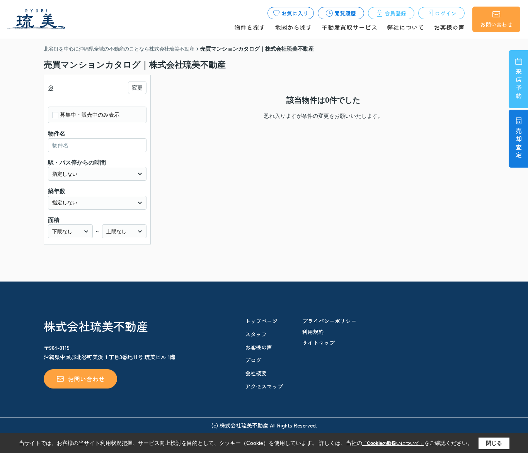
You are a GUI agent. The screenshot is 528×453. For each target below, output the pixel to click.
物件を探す (249, 27)
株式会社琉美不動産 (96, 325)
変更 (137, 88)
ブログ (253, 360)
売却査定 (518, 144)
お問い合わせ (496, 24)
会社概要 (256, 373)
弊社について (405, 27)
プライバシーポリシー (329, 321)
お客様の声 (449, 27)
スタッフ (256, 334)
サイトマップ (318, 342)
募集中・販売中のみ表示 (89, 115)
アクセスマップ (264, 386)
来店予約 (518, 84)
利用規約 (313, 332)
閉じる (494, 443)
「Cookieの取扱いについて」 (393, 443)
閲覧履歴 (345, 13)
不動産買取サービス (349, 27)
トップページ (261, 321)
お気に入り (294, 13)
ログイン (445, 13)
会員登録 (395, 13)
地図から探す (293, 27)
